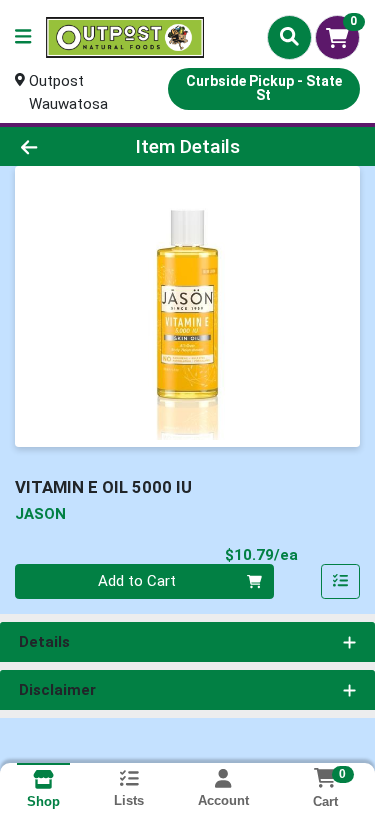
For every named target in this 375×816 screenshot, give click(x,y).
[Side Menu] (23, 37)
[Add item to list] (341, 582)
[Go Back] (58, 146)
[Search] (289, 37)
